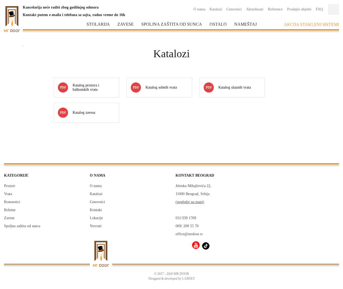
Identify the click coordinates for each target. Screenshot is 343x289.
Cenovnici (234, 9)
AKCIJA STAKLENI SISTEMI (311, 24)
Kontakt (96, 210)
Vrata (8, 194)
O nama (199, 9)
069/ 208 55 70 (187, 226)
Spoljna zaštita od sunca (171, 24)
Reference (275, 9)
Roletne (10, 210)
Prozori (9, 186)
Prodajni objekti (299, 9)
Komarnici (12, 202)
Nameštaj (245, 24)
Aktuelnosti (254, 9)
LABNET (188, 278)
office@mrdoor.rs (189, 234)
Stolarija (98, 24)
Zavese (125, 24)
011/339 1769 (186, 218)
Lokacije (96, 218)
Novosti (96, 226)
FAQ (319, 9)
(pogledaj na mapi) (190, 202)
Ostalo (218, 24)
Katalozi (216, 9)
